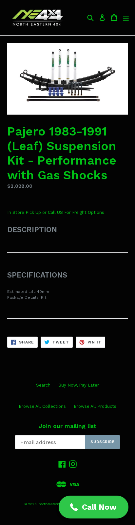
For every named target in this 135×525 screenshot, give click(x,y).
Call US (56, 212)
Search (43, 385)
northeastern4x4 (52, 504)
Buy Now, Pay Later (78, 385)
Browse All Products (95, 406)
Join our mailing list (67, 425)
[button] (93, 507)
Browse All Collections (42, 406)
